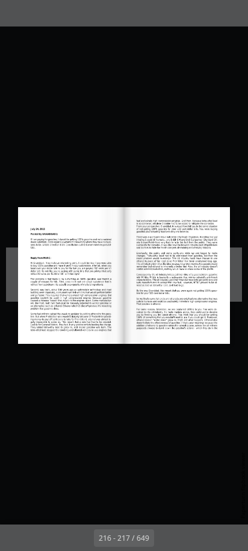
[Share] (204, 13)
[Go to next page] (167, 538)
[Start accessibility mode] (70, 13)
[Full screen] (231, 13)
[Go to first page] (54, 538)
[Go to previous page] (80, 538)
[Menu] (17, 13)
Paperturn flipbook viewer (243, 485)
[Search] (43, 13)
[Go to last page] (194, 538)
